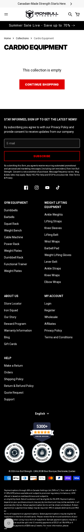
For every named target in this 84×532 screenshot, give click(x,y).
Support (9, 399)
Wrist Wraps (52, 241)
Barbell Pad (51, 248)
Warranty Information (18, 330)
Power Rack (11, 244)
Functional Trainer (15, 264)
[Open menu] (6, 14)
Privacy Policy (53, 330)
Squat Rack (11, 223)
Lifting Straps (53, 221)
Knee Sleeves (53, 228)
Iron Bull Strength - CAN (27, 471)
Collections (22, 38)
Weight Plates (13, 250)
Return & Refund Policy (19, 385)
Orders (8, 372)
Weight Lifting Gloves (57, 255)
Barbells (9, 217)
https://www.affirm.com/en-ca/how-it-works (27, 529)
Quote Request (13, 392)
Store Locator (13, 303)
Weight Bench (13, 230)
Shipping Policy (13, 379)
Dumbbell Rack (13, 257)
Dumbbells (11, 210)
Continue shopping (42, 84)
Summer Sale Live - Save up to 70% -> (42, 25)
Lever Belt (50, 261)
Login (47, 303)
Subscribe (42, 156)
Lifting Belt (51, 234)
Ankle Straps (52, 268)
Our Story (10, 317)
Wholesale (51, 317)
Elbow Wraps (52, 282)
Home (7, 38)
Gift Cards (10, 344)
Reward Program (15, 323)
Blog (7, 337)
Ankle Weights (53, 214)
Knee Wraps (52, 275)
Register (49, 310)
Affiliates (50, 323)
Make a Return (13, 365)
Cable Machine (13, 237)
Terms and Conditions (58, 337)
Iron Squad (11, 310)
